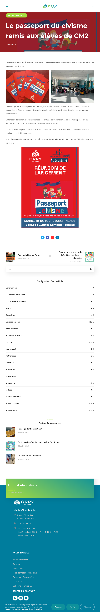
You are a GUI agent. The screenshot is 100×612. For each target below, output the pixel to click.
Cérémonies (11, 288)
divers (8, 308)
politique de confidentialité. (32, 609)
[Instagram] (20, 598)
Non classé (11, 349)
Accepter (58, 607)
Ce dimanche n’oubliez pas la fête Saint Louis (39, 442)
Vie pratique (11, 410)
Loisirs (9, 342)
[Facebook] (15, 598)
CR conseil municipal (15, 294)
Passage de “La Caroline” (30, 429)
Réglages (87, 607)
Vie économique (13, 396)
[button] (93, 6)
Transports (11, 376)
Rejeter (72, 607)
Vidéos (9, 390)
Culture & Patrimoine (16, 301)
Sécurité (10, 362)
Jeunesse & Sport (16, 15)
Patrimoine (11, 356)
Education (10, 315)
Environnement (13, 322)
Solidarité (10, 369)
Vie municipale (12, 403)
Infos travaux (12, 328)
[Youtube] (26, 598)
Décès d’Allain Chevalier (29, 455)
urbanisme (10, 383)
